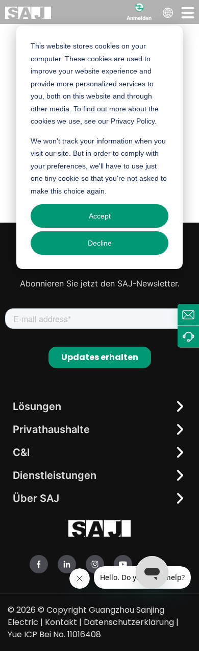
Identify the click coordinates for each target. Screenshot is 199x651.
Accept (100, 216)
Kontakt (61, 622)
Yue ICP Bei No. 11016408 (54, 634)
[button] (188, 12)
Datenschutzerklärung (129, 622)
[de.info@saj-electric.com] (188, 314)
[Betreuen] (188, 336)
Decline (100, 243)
